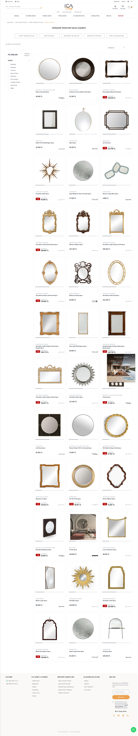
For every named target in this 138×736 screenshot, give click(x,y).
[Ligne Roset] (95, 149)
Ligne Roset (14, 85)
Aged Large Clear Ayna (76, 651)
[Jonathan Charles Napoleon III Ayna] (49, 476)
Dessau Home (14, 73)
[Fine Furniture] (95, 301)
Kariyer (34, 696)
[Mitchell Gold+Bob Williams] (61, 98)
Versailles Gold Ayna (109, 600)
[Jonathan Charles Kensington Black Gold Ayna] (116, 69)
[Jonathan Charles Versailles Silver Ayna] (83, 374)
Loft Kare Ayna (40, 448)
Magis (12, 88)
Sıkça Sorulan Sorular (64, 681)
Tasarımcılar (36, 693)
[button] (40, 83)
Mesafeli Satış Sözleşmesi (66, 687)
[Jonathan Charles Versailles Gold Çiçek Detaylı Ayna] (49, 221)
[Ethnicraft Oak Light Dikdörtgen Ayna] (83, 323)
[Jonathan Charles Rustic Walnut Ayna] (116, 476)
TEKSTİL (108, 16)
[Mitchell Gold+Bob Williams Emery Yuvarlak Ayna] (49, 69)
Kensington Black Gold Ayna (112, 92)
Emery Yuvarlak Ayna (42, 92)
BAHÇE (16, 16)
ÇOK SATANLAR (67, 12)
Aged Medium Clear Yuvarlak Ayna (80, 193)
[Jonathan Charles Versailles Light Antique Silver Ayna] (49, 374)
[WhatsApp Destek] (133, 729)
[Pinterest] (123, 715)
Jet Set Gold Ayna (75, 499)
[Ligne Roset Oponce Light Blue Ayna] (116, 171)
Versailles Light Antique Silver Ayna (47, 397)
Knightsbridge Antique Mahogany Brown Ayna (113, 347)
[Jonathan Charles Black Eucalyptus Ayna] (49, 628)
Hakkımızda (35, 681)
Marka (10, 60)
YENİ (58, 12)
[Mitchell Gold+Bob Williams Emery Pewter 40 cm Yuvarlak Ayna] (83, 425)
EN (131, 1)
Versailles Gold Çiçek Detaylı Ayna (47, 244)
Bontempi (13, 67)
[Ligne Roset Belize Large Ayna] (49, 577)
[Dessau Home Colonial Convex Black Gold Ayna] (83, 69)
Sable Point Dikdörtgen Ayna (45, 143)
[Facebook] (118, 715)
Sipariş (86, 681)
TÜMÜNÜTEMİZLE (27, 54)
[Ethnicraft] (95, 199)
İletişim (123, 1)
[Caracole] (61, 149)
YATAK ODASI (62, 16)
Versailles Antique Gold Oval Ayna (46, 295)
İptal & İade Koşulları (64, 684)
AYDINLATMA (95, 16)
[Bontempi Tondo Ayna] (83, 527)
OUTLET (121, 16)
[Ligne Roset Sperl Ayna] (83, 120)
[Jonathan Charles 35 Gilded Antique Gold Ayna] (116, 425)
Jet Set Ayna (107, 143)
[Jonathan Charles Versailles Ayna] (83, 577)
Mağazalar (116, 1)
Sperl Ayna (72, 143)
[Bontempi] (95, 555)
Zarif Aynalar (49, 36)
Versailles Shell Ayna (42, 193)
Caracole (13, 70)
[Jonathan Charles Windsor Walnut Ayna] (83, 221)
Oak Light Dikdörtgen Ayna (78, 346)
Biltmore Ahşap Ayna (76, 295)
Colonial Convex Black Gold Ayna (80, 92)
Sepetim (86, 684)
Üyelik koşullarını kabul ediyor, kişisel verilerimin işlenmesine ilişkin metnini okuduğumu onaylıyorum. (121, 705)
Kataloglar (35, 690)
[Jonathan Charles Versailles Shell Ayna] (49, 171)
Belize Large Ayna (41, 600)
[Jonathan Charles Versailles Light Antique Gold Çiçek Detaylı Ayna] (49, 323)
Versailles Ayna (74, 600)
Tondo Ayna (73, 549)
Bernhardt (13, 64)
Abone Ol (121, 697)
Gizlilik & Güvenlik (63, 693)
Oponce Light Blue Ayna (110, 193)
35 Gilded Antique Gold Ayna (112, 448)
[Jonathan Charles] (128, 98)
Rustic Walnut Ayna (109, 499)
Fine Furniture (14, 79)
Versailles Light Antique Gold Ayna (114, 244)
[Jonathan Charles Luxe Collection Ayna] (116, 527)
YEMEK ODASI (46, 16)
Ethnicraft (13, 76)
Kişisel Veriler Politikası (65, 690)
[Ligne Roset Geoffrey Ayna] (116, 628)
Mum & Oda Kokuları (116, 36)
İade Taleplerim (88, 687)
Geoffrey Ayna (107, 651)
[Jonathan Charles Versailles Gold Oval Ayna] (116, 272)
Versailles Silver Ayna (76, 397)
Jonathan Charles (15, 82)
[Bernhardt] (128, 149)
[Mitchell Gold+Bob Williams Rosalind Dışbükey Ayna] (49, 527)
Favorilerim (87, 690)
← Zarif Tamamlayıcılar (25, 36)
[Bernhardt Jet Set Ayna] (116, 120)
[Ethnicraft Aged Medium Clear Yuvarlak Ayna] (83, 171)
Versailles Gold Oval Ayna (111, 295)
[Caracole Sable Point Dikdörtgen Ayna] (49, 120)
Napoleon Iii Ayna (41, 499)
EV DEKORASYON (78, 16)
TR (128, 1)
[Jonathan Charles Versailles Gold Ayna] (116, 577)
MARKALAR (78, 12)
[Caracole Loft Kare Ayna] (49, 425)
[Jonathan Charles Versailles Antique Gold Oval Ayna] (49, 272)
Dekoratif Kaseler (94, 36)
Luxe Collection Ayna (109, 549)
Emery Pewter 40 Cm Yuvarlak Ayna (80, 448)
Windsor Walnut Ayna (76, 244)
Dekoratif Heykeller (71, 36)
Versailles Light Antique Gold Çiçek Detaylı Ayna (47, 347)
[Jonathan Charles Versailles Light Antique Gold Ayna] (116, 221)
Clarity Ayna (106, 397)
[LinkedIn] (128, 715)
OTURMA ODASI (31, 16)
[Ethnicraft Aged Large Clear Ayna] (83, 628)
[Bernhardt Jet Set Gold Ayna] (83, 476)
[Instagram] (114, 715)
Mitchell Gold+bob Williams (45, 90)
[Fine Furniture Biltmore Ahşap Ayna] (83, 272)
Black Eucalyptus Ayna (43, 651)
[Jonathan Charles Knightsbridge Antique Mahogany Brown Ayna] (116, 323)
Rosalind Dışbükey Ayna (43, 549)
